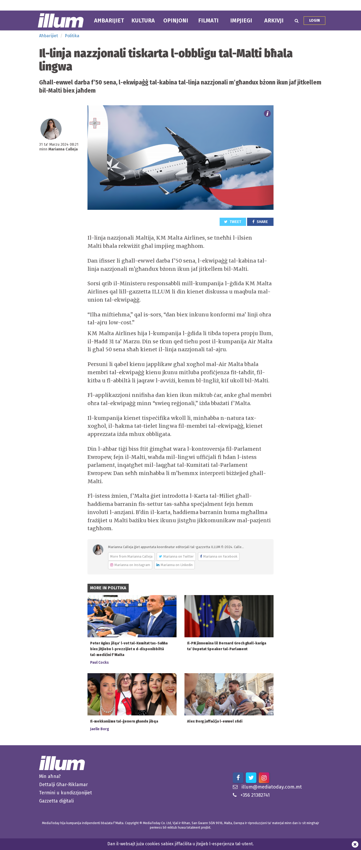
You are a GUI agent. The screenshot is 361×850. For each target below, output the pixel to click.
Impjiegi (241, 20)
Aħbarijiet (109, 20)
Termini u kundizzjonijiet (65, 793)
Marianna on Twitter (178, 556)
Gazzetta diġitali (56, 801)
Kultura (143, 20)
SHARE (262, 222)
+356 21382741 (255, 795)
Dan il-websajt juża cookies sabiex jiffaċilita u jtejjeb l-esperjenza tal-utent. (180, 843)
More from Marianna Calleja (131, 556)
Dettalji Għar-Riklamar (63, 784)
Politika (72, 35)
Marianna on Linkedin (177, 565)
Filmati (208, 20)
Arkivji (274, 20)
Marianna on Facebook (220, 556)
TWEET (235, 222)
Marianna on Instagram (132, 565)
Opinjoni (175, 20)
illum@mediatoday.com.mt (272, 787)
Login (314, 20)
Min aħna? (50, 776)
